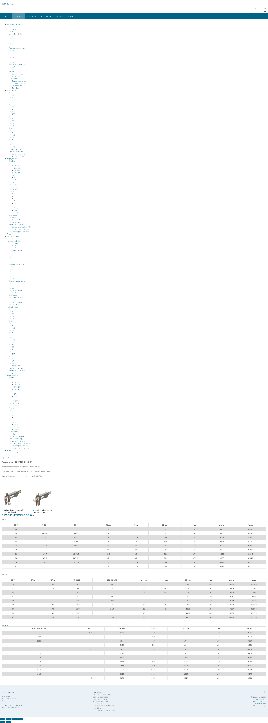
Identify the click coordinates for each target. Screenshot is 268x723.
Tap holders (13, 191)
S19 (13, 43)
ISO (13, 95)
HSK (13, 100)
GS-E (13, 182)
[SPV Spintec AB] (8, 4)
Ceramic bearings (18, 74)
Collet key (15, 88)
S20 (13, 50)
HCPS (11, 140)
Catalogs (31, 16)
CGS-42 (17, 173)
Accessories (13, 78)
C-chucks (15, 189)
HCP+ (11, 128)
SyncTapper (15, 187)
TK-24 (16, 213)
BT (13, 97)
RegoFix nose (16, 76)
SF (12, 69)
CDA (13, 67)
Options (12, 71)
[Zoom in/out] (2, 719)
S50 (13, 62)
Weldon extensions (18, 220)
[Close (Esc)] (20, 719)
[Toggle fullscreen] (8, 719)
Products (18, 16)
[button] (134, 519)
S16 (13, 39)
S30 (13, 57)
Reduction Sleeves (15, 149)
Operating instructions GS (20, 229)
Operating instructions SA (20, 232)
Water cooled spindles (17, 48)
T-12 (15, 199)
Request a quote (13, 236)
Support (60, 16)
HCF (10, 93)
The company (46, 16)
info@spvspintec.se (13, 707)
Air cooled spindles (15, 34)
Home (7, 16)
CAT (13, 102)
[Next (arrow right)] (8, 722)
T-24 (15, 201)
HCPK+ (12, 116)
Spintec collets (17, 86)
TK (13, 206)
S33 (13, 60)
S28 (13, 55)
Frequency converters (17, 64)
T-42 (15, 203)
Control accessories (19, 81)
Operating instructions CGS (21, 227)
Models (12, 161)
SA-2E (16, 180)
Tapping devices (12, 159)
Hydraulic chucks (12, 90)
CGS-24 (17, 170)
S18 (13, 41)
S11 (13, 36)
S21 (13, 53)
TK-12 (16, 210)
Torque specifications (16, 156)
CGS (13, 163)
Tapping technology (15, 222)
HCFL (11, 104)
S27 (13, 46)
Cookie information (259, 703)
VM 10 (14, 29)
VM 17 (14, 31)
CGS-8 (16, 166)
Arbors (14, 217)
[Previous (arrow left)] (2, 722)
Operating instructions (17, 154)
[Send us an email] (265, 11)
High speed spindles (13, 24)
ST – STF (15, 184)
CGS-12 (17, 168)
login (264, 706)
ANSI (6, 625)
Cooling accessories (19, 83)
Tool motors (13, 27)
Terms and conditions (259, 701)
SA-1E (16, 177)
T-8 (15, 196)
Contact (72, 16)
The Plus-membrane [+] (17, 152)
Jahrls (9, 234)
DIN (6, 574)
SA (13, 175)
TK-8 (16, 208)
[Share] (14, 719)
